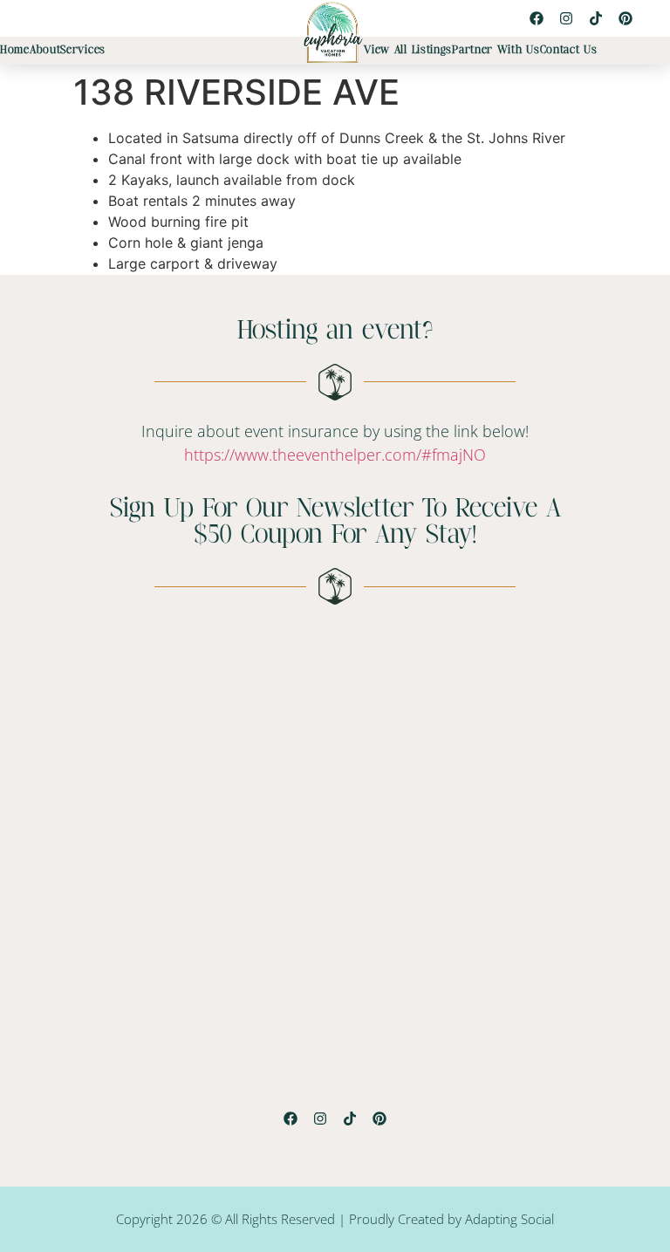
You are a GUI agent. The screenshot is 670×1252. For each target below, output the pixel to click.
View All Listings (408, 50)
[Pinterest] (625, 18)
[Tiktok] (596, 18)
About (45, 50)
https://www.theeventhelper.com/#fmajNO (335, 454)
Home (15, 50)
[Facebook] (537, 18)
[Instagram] (566, 18)
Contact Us (569, 50)
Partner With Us (496, 50)
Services (83, 50)
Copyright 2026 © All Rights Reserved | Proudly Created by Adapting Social (335, 1219)
